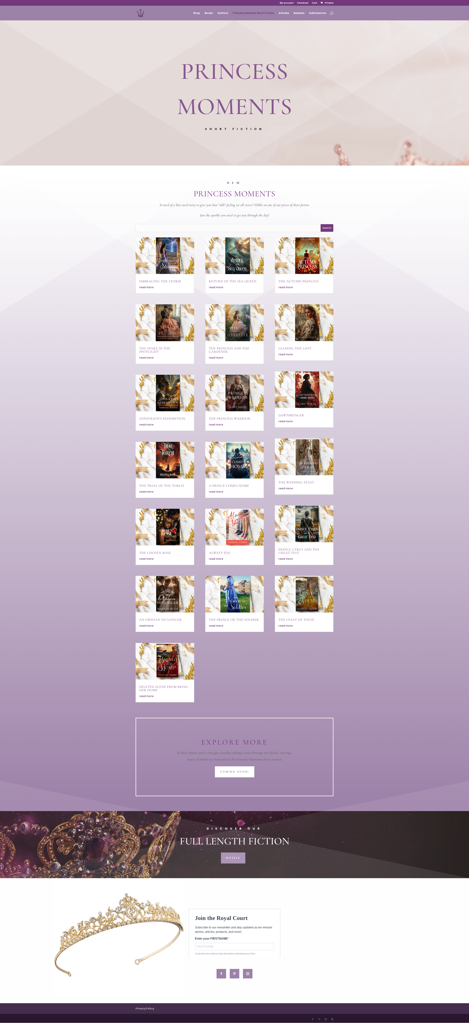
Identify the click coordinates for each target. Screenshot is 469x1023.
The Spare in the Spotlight (154, 350)
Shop (196, 13)
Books (209, 13)
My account (287, 3)
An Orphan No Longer (160, 620)
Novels (233, 858)
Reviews (299, 13)
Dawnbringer (291, 415)
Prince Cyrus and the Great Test (299, 551)
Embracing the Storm (160, 281)
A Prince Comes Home (229, 486)
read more (146, 287)
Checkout (303, 3)
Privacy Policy (145, 1008)
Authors (222, 13)
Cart (314, 3)
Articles (284, 13)
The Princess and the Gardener (229, 350)
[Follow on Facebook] (221, 973)
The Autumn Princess (298, 281)
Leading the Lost (294, 348)
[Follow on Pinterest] (234, 973)
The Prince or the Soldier (234, 620)
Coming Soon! (234, 771)
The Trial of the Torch (161, 486)
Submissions (317, 13)
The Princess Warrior (230, 419)
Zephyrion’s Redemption (162, 419)
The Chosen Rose (155, 553)
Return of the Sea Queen (232, 281)
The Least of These (296, 620)
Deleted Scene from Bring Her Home (163, 688)
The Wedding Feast (296, 482)
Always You (220, 553)
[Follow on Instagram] (247, 973)
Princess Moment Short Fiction (253, 13)
